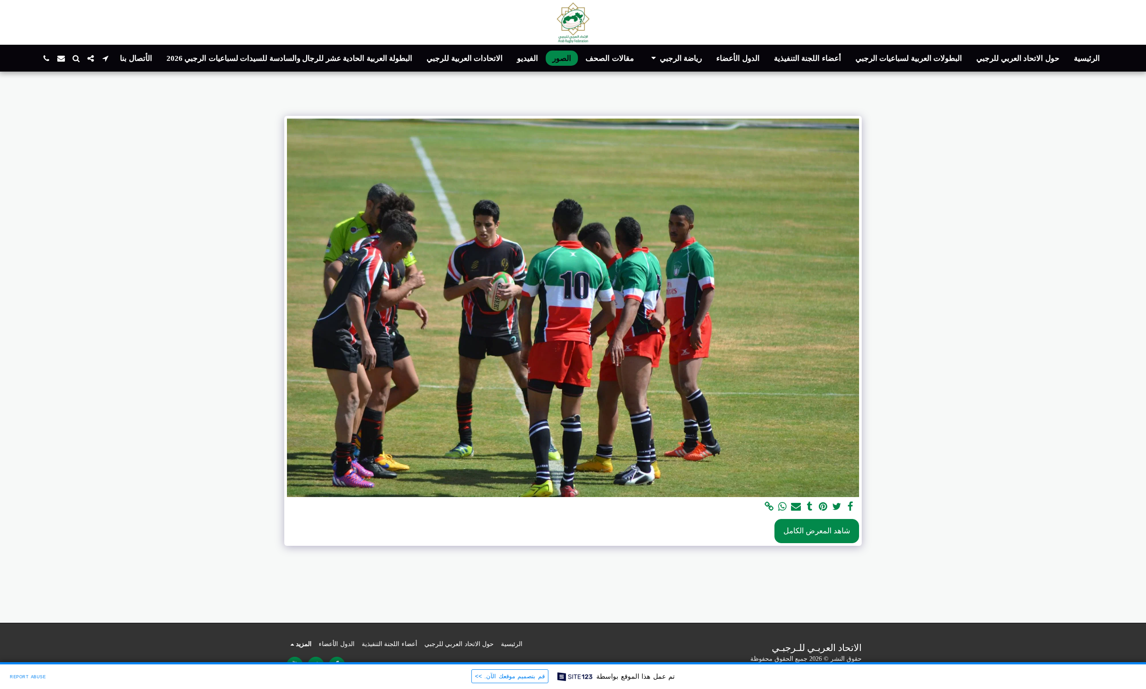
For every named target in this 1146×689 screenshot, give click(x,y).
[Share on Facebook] (850, 507)
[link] (769, 507)
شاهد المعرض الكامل (816, 531)
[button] (675, 58)
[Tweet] (837, 507)
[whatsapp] (782, 507)
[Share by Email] (796, 507)
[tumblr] (810, 507)
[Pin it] (823, 507)
